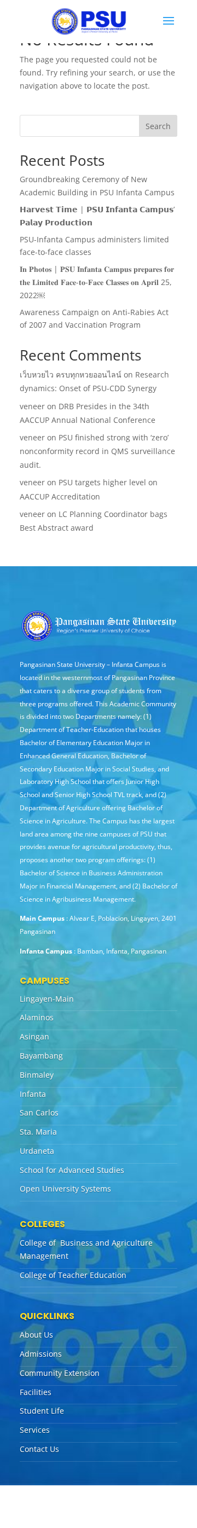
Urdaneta (37, 1151)
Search (158, 126)
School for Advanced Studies (72, 1170)
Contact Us (39, 1449)
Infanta (33, 1094)
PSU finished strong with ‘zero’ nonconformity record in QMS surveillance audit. (97, 451)
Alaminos (37, 1017)
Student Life (42, 1410)
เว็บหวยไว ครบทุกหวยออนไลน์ (70, 374)
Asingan (34, 1036)
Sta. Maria (38, 1131)
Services (35, 1430)
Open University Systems (65, 1188)
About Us (36, 1334)
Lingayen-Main (47, 999)
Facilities (35, 1392)
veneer (32, 406)
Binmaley (37, 1075)
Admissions (41, 1354)
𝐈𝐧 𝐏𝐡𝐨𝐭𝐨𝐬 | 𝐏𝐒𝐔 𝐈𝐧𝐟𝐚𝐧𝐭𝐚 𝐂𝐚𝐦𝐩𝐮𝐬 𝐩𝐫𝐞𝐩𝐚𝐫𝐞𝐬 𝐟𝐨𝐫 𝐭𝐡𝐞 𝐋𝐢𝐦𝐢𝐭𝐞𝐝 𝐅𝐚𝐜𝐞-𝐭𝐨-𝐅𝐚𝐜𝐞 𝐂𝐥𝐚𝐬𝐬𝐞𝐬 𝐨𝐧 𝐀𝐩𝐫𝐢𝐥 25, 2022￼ (97, 282)
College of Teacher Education (73, 1275)
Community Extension (60, 1373)
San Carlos (39, 1112)
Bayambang (41, 1055)
